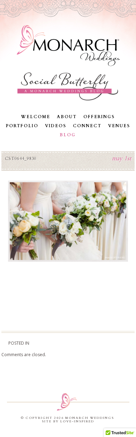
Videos (55, 126)
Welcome (35, 117)
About (67, 117)
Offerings (99, 117)
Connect (87, 126)
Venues (119, 126)
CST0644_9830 (21, 158)
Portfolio (22, 126)
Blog (68, 135)
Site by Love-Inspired (68, 421)
